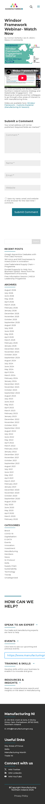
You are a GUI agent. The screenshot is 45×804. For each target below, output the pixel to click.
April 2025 (9, 337)
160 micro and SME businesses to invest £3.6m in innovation (19, 260)
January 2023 (10, 416)
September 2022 (12, 428)
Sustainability (10, 569)
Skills (6, 563)
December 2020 (11, 490)
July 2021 (8, 469)
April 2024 (9, 372)
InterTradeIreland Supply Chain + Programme (19, 265)
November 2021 (11, 457)
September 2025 (12, 322)
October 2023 (10, 390)
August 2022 (10, 431)
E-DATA (8, 539)
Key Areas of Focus (13, 746)
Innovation (9, 545)
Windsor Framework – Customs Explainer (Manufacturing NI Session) (19, 105)
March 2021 (9, 481)
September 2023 (12, 393)
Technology (9, 572)
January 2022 (10, 452)
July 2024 (8, 363)
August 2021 (10, 466)
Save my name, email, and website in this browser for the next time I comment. (21, 201)
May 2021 (8, 475)
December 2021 (11, 454)
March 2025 (9, 340)
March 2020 (10, 516)
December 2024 (11, 349)
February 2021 (10, 484)
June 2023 (9, 402)
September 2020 (12, 498)
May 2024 (8, 369)
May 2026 (8, 299)
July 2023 (8, 399)
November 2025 (11, 316)
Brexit (7, 531)
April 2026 (9, 302)
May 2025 (8, 334)
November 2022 (11, 422)
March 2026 (9, 305)
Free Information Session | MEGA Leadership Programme (19, 277)
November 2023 (11, 387)
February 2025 (11, 343)
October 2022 (10, 425)
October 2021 (10, 460)
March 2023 (9, 410)
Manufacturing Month (15, 752)
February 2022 (11, 449)
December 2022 (11, 419)
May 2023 (8, 405)
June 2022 (9, 437)
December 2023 (11, 384)
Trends (7, 575)
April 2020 (9, 513)
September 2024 (12, 358)
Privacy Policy (21, 796)
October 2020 (10, 496)
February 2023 (11, 413)
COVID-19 (8, 534)
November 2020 (11, 493)
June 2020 (9, 507)
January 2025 (10, 346)
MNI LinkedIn (15, 773)
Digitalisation (10, 537)
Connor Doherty (14, 38)
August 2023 (10, 396)
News (7, 40)
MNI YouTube (15, 776)
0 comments (17, 40)
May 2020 (9, 510)
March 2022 (9, 446)
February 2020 (11, 519)
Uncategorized (11, 578)
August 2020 (10, 501)
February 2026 (11, 308)
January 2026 (10, 310)
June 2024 (9, 366)
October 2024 (10, 355)
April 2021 (9, 478)
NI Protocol (9, 560)
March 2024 (9, 375)
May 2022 (8, 440)
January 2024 (10, 381)
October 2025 (10, 319)
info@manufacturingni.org (20, 729)
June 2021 (9, 472)
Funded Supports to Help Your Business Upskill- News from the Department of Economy (19, 271)
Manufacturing (11, 551)
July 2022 (8, 434)
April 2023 (9, 408)
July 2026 (8, 293)
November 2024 (11, 352)
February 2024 (11, 378)
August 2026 (10, 290)
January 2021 (10, 487)
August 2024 (10, 360)
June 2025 (9, 331)
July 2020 (8, 504)
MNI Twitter (14, 769)
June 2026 (9, 296)
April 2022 (9, 443)
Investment (9, 548)
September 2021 (12, 463)
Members (8, 554)
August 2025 (10, 325)
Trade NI (8, 755)
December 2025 (11, 313)
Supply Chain (10, 566)
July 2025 (8, 328)
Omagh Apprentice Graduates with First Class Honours (20, 255)
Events (7, 542)
